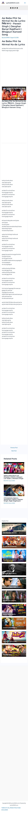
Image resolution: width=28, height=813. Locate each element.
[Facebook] (13, 8)
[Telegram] (10, 8)
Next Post (14, 450)
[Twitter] (15, 8)
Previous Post (14, 447)
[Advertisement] (14, 68)
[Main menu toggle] (25, 3)
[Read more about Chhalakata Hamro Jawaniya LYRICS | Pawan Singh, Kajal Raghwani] (14, 490)
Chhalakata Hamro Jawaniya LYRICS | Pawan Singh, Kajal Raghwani (13, 499)
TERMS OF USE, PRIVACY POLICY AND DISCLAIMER (11, 809)
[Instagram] (17, 8)
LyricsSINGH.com (12, 3)
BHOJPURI (6, 480)
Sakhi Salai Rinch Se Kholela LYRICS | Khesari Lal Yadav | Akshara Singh (13, 477)
